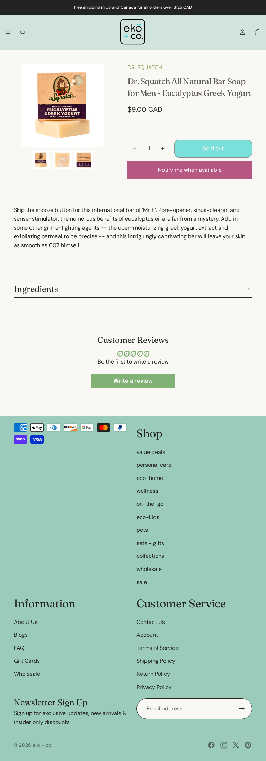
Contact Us (150, 622)
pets (142, 530)
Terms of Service (157, 648)
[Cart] (257, 32)
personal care (153, 464)
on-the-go (149, 504)
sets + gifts (150, 543)
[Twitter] (236, 745)
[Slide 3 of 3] (83, 160)
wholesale (149, 569)
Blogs (21, 634)
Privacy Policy (154, 687)
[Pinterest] (248, 745)
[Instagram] (224, 745)
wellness (147, 490)
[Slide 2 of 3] (62, 160)
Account (147, 634)
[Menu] (8, 32)
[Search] (22, 32)
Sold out (213, 148)
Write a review (133, 380)
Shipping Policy (155, 661)
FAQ (19, 648)
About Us (25, 622)
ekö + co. (42, 745)
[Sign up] (241, 708)
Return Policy (153, 674)
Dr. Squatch (144, 67)
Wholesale (27, 674)
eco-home (149, 478)
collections (150, 555)
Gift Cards (27, 661)
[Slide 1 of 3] (41, 160)
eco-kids (147, 517)
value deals (150, 452)
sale (141, 582)
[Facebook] (211, 745)
